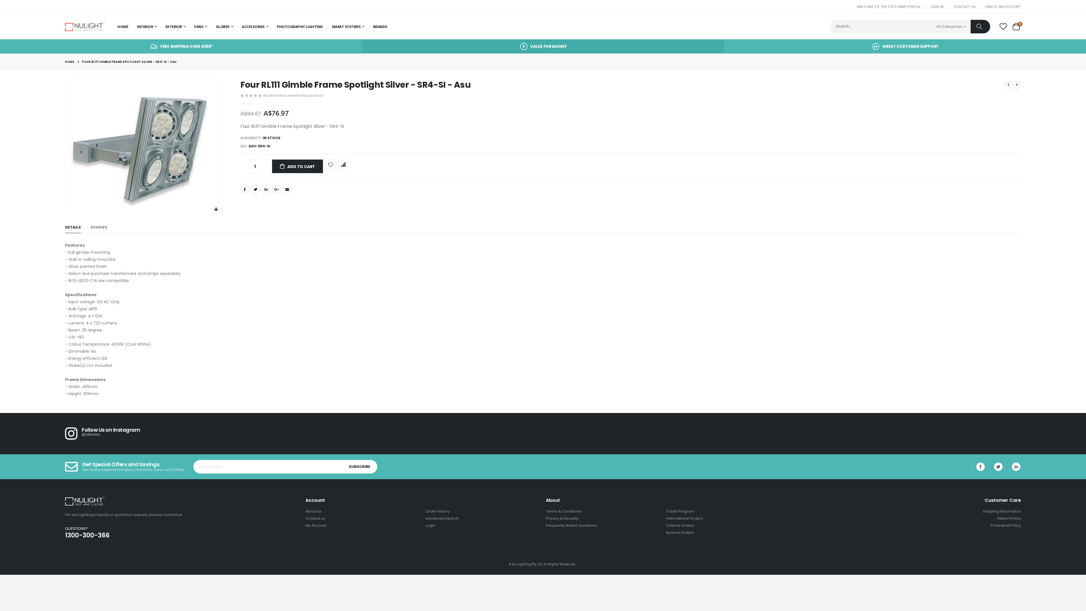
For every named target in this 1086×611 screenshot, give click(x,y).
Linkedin (1016, 466)
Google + (276, 189)
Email (287, 189)
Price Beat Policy (1006, 525)
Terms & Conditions (564, 511)
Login (430, 525)
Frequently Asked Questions (571, 525)
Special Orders (680, 532)
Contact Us (965, 6)
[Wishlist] (1003, 27)
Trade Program (680, 511)
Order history (438, 511)
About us (313, 511)
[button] (216, 210)
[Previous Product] (1008, 85)
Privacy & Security (562, 518)
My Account (316, 525)
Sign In (937, 6)
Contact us (315, 518)
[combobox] (910, 26)
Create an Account (1003, 6)
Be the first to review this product (293, 95)
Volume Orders (680, 525)
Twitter (255, 189)
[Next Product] (1017, 85)
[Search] (980, 26)
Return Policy (1009, 518)
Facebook (244, 189)
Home (69, 62)
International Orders (684, 518)
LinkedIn (265, 189)
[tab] (73, 227)
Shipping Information (1002, 511)
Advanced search (442, 518)
